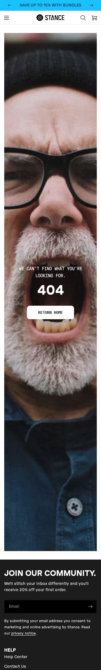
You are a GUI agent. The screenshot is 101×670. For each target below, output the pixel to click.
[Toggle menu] (6, 17)
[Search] (83, 17)
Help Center (15, 657)
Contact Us (15, 667)
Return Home (50, 312)
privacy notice (23, 633)
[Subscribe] (90, 607)
